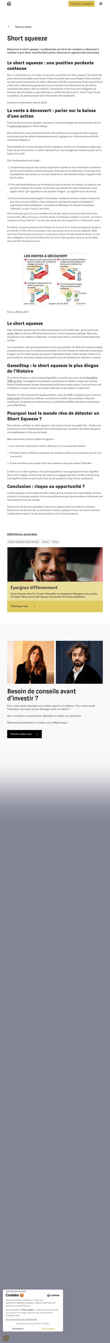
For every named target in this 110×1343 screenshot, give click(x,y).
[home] (9, 4)
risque (62, 475)
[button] (101, 4)
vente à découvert (19, 126)
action (10, 333)
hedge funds (13, 398)
